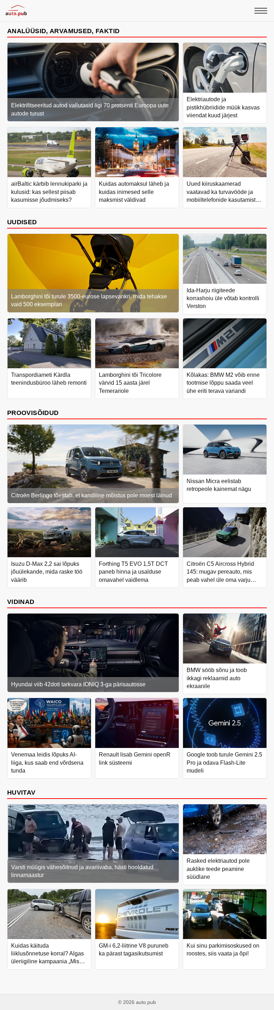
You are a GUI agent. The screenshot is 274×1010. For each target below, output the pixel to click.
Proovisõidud (33, 412)
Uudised (22, 222)
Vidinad (21, 601)
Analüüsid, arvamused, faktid (63, 31)
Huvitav (21, 792)
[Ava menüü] (261, 11)
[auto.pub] (16, 10)
